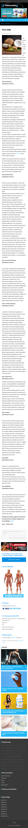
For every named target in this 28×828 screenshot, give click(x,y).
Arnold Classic (14, 745)
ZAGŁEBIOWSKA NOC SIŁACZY (16, 768)
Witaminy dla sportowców (8, 627)
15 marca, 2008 (5, 33)
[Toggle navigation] (2, 19)
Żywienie (24, 768)
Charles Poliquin (23, 747)
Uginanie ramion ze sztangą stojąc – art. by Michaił (13, 532)
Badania (18, 745)
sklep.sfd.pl (3, 800)
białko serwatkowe (10, 747)
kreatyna (7, 753)
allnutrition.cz (4, 804)
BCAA (21, 745)
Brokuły (17, 747)
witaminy (18, 153)
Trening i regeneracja (5, 775)
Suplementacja (4, 785)
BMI (14, 747)
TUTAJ (12, 521)
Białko (3, 747)
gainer (17, 750)
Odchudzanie (5, 759)
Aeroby (2, 745)
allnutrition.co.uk (4, 816)
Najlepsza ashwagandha (7, 629)
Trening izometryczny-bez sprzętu (17, 537)
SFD (3, 624)
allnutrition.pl (4, 802)
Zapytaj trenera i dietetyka (14, 559)
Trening (3, 768)
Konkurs (2, 753)
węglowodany (9, 768)
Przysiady (23, 764)
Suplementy (24, 766)
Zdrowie (3, 782)
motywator (17, 756)
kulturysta (12, 753)
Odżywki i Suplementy (11, 762)
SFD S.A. (18, 825)
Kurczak (18, 753)
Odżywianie (3, 778)
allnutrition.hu (4, 809)
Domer (10, 33)
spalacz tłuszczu (12, 605)
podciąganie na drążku (10, 764)
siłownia (12, 766)
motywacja (8, 756)
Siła (9, 766)
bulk (20, 747)
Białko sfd (4, 622)
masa (21, 753)
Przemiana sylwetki (18, 764)
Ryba (7, 766)
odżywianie (13, 759)
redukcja (3, 766)
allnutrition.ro (4, 811)
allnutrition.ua (4, 813)
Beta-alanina (24, 745)
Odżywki (13, 637)
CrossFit (3, 750)
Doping (2, 780)
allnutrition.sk (4, 807)
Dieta (8, 751)
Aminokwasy (8, 745)
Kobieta (23, 750)
